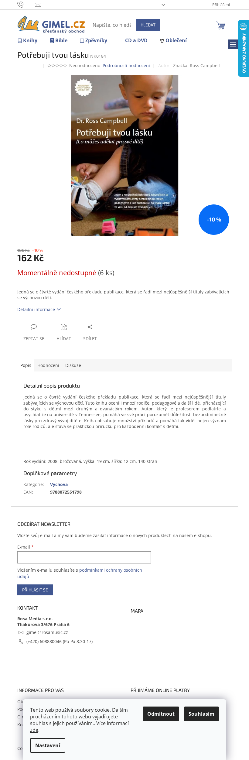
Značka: (196, 65)
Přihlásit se (35, 589)
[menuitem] (27, 41)
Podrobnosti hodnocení (126, 65)
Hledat (148, 24)
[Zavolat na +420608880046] (26, 4)
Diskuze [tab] (73, 365)
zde (34, 730)
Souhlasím (201, 713)
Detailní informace (36, 309)
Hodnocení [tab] (48, 365)
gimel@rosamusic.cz (47, 632)
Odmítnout (161, 713)
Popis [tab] (25, 365)
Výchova (59, 484)
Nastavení (47, 745)
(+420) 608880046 (44, 641)
